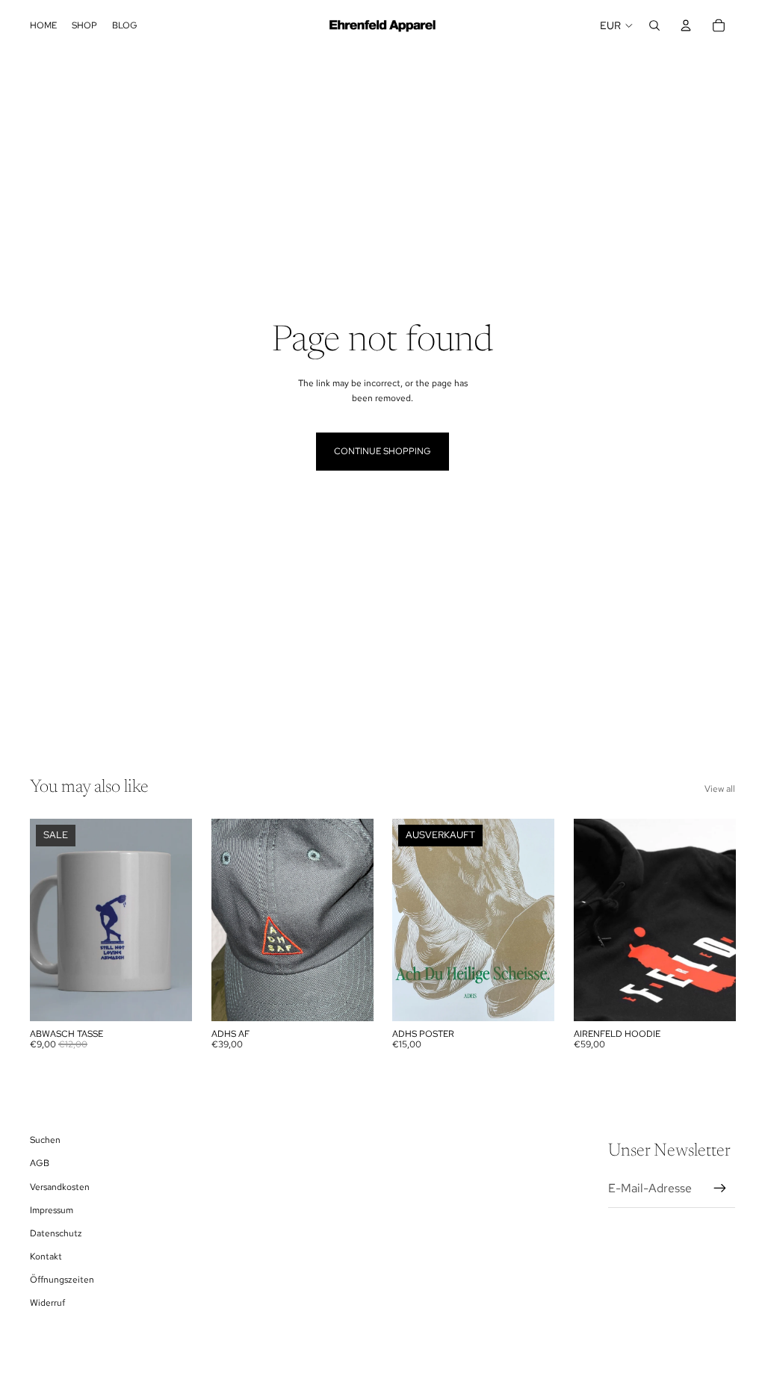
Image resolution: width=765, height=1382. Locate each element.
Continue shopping (382, 451)
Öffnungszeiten (62, 1280)
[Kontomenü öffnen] (685, 25)
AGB (39, 1163)
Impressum (51, 1210)
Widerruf (47, 1303)
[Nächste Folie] (542, 919)
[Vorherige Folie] (403, 919)
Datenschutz (56, 1233)
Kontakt (46, 1256)
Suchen (45, 1140)
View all (719, 789)
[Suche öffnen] (654, 25)
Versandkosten (60, 1187)
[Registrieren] (720, 1188)
